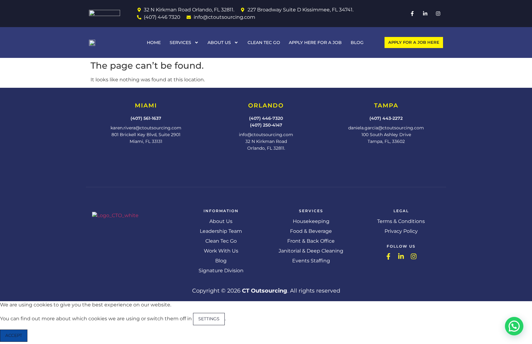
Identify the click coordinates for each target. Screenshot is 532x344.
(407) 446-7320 (266, 118)
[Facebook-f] (412, 13)
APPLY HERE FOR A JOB (315, 42)
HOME (154, 42)
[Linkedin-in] (425, 13)
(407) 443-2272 (386, 118)
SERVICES (180, 42)
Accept (13, 335)
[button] (514, 326)
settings (209, 319)
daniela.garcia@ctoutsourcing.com (386, 128)
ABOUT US (219, 42)
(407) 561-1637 (146, 118)
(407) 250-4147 (266, 125)
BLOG (357, 42)
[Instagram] (438, 13)
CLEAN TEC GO (264, 42)
